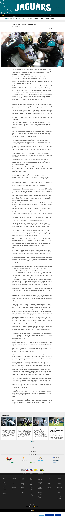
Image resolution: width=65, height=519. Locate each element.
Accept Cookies (58, 515)
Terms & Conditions (59, 498)
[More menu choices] (44, 15)
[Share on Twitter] (47, 28)
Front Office (4, 489)
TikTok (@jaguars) (59, 487)
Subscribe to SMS (59, 489)
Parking (14, 481)
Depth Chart (4, 484)
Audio (49, 483)
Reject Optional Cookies (50, 515)
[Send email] (49, 28)
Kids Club (40, 499)
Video (49, 481)
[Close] (63, 515)
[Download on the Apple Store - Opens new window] (29, 506)
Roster (4, 478)
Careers (59, 492)
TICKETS (31, 476)
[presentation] (63, 441)
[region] (32, 515)
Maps (13, 483)
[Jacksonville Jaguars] (32, 511)
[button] (31, 441)
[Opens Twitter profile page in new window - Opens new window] (17, 30)
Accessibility (23, 487)
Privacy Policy (59, 496)
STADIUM (23, 476)
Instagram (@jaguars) (59, 481)
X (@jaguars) (59, 483)
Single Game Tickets (31, 482)
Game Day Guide (13, 478)
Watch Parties (13, 489)
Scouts (4, 487)
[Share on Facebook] (45, 28)
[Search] (50, 16)
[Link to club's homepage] (3, 16)
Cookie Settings (41, 515)
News (49, 478)
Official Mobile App (59, 478)
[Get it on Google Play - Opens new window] (36, 507)
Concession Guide (13, 487)
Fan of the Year (40, 492)
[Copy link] (51, 28)
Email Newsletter (59, 490)
